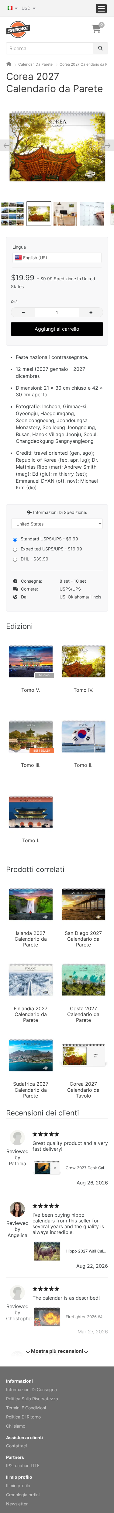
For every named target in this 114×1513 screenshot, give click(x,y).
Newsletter (17, 1503)
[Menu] (101, 8)
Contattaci (16, 1445)
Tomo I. (30, 840)
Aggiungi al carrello (57, 329)
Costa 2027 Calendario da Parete (83, 1014)
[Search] (100, 48)
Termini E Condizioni (26, 1407)
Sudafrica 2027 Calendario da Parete (30, 1089)
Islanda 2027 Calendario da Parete (31, 938)
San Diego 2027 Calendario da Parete (83, 938)
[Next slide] (105, 145)
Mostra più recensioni (57, 1351)
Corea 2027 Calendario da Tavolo (83, 1089)
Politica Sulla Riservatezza (32, 1398)
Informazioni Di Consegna (31, 1389)
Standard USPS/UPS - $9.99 (49, 538)
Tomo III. (30, 765)
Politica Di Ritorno (23, 1416)
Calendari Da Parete (35, 64)
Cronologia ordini (23, 1494)
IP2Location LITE (23, 1465)
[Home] (8, 64)
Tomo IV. (83, 690)
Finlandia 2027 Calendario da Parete (30, 1014)
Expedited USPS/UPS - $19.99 (51, 548)
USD (27, 8)
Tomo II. (83, 765)
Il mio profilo (18, 1485)
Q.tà (14, 301)
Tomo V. (30, 690)
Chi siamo (15, 1426)
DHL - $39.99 (34, 558)
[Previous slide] (8, 145)
